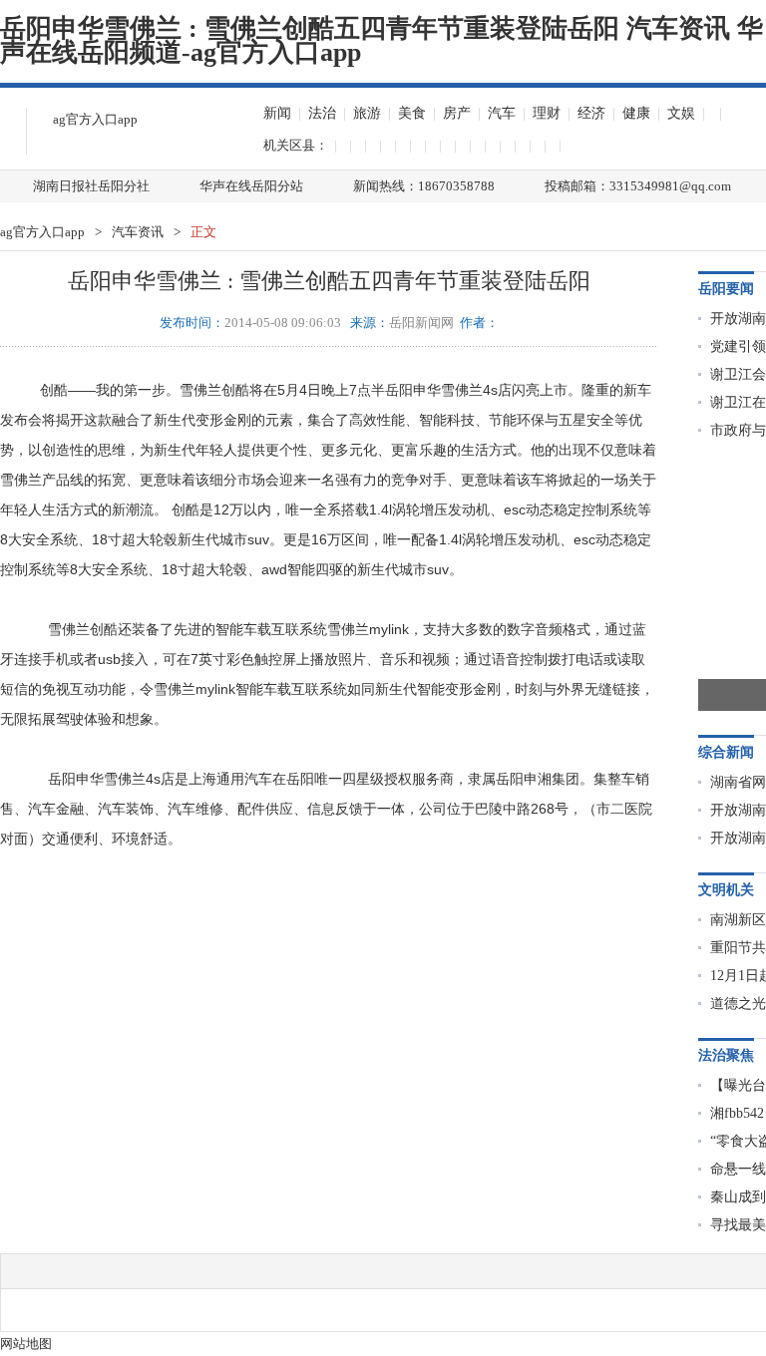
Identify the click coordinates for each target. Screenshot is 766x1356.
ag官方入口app (95, 119)
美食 (412, 113)
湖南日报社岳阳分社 (91, 185)
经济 (591, 113)
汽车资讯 (138, 231)
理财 (547, 113)
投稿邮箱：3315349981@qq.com (638, 185)
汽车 (502, 113)
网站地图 (26, 1343)
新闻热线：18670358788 (424, 185)
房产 (457, 113)
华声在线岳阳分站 (251, 185)
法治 (322, 113)
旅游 (367, 113)
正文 (203, 231)
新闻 (277, 113)
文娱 (681, 113)
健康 (636, 113)
